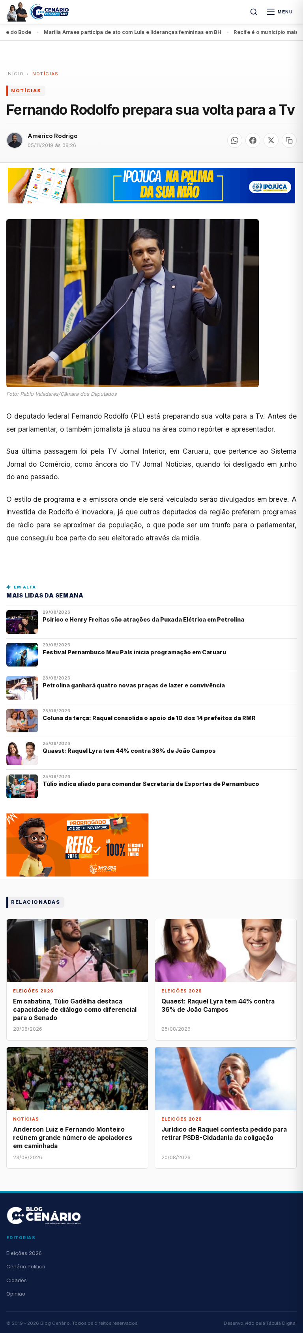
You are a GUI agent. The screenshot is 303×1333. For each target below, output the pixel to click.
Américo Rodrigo (53, 135)
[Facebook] (252, 140)
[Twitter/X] (271, 140)
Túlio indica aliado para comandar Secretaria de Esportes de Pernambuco (151, 783)
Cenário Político (25, 1266)
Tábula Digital (281, 1323)
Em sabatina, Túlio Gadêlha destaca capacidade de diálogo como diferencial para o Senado (75, 1010)
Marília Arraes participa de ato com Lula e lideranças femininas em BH (111, 32)
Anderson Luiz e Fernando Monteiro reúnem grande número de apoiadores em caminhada (72, 1138)
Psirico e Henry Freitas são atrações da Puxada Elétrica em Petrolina (144, 619)
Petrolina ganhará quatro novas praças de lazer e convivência (134, 685)
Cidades (16, 1280)
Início (15, 73)
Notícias (45, 73)
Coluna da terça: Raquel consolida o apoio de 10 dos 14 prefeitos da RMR (149, 718)
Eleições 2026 (24, 1253)
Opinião (15, 1293)
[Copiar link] (289, 140)
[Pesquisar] (254, 12)
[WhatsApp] (234, 140)
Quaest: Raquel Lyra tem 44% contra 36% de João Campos (129, 750)
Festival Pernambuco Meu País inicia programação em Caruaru (134, 652)
